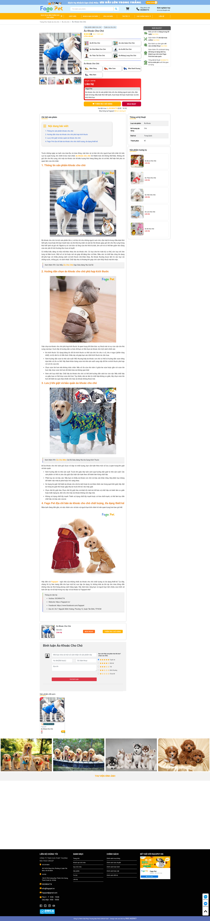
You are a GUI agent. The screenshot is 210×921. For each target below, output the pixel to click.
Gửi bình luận (74, 679)
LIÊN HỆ (161, 16)
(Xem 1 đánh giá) (98, 34)
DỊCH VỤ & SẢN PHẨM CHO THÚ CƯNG (50, 16)
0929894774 (164, 60)
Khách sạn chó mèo (79, 862)
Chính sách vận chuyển (114, 862)
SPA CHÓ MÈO (108, 16)
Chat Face (205, 906)
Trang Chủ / (44, 22)
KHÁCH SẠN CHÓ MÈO (90, 16)
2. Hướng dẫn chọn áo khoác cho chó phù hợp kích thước (66, 134)
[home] (51, 9)
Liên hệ (75, 879)
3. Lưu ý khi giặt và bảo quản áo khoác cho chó (63, 138)
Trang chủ (76, 858)
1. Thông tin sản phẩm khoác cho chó (59, 131)
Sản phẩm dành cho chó (93, 27)
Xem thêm (155, 34)
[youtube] (53, 906)
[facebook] (41, 906)
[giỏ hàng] (127, 9)
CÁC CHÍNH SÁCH (143, 16)
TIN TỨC (125, 16)
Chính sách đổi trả (112, 875)
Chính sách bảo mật (113, 871)
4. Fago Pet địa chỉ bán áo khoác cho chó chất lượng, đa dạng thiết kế (71, 141)
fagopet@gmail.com (49, 893)
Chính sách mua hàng (113, 858)
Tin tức (75, 875)
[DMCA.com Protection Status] (55, 910)
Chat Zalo (205, 899)
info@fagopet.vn (48, 888)
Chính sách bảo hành (113, 867)
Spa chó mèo (77, 867)
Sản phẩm (76, 871)
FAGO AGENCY (130, 918)
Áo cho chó (65, 22)
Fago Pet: (89, 89)
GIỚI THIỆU (72, 16)
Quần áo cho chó (53, 22)
